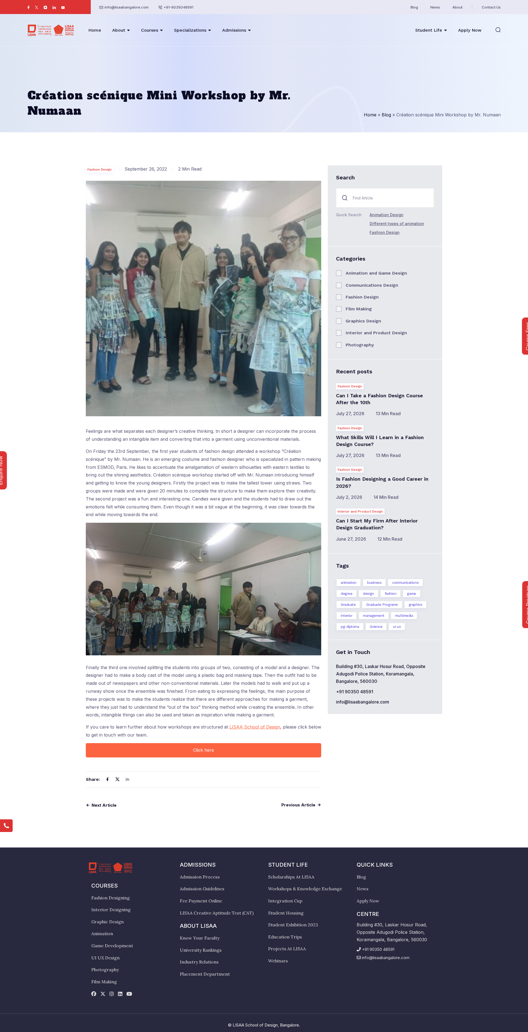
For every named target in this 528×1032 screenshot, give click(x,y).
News (435, 7)
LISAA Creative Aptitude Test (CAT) (217, 913)
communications (405, 583)
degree (346, 594)
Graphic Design (107, 921)
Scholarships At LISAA (291, 877)
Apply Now (470, 30)
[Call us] (6, 825)
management (373, 616)
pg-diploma (350, 627)
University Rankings (201, 950)
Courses (149, 30)
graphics (415, 605)
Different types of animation (397, 223)
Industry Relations (199, 962)
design (368, 594)
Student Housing (286, 913)
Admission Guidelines (202, 888)
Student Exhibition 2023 (293, 924)
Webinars (278, 960)
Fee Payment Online (201, 901)
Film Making (359, 308)
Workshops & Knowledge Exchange (305, 888)
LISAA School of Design (254, 727)
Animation (102, 933)
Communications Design (372, 285)
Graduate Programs (382, 605)
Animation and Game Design (376, 273)
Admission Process (200, 877)
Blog (414, 7)
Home (94, 30)
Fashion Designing (110, 897)
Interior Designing (111, 909)
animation (348, 583)
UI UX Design (105, 957)
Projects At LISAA (287, 948)
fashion (391, 594)
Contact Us (491, 7)
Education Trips (285, 937)
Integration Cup (285, 901)
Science (376, 627)
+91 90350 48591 (354, 691)
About (457, 7)
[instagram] (111, 994)
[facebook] (93, 994)
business (374, 583)
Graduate (348, 605)
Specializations (190, 30)
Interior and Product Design (376, 332)
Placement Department (205, 974)
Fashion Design (99, 169)
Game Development (112, 945)
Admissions (234, 30)
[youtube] (129, 994)
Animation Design (386, 214)
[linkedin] (120, 994)
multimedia (404, 616)
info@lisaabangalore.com (126, 7)
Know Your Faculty (199, 938)
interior (346, 616)
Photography (360, 344)
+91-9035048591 (178, 7)
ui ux (397, 627)
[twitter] (102, 994)
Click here (203, 750)
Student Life (428, 30)
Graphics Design (363, 321)
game (411, 594)
